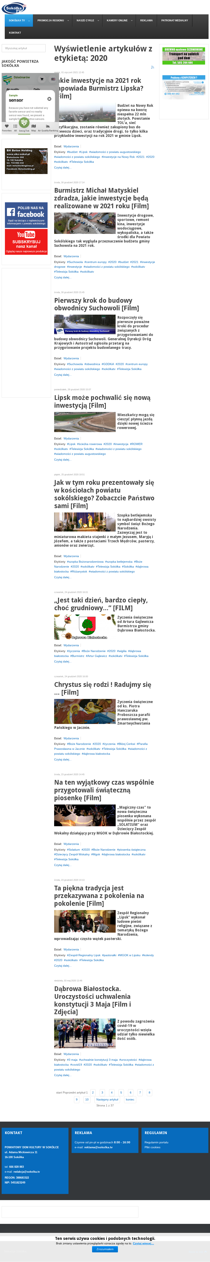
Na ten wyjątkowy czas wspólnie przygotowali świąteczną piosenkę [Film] (104, 790)
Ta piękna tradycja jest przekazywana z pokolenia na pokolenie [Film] (99, 896)
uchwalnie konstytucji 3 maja (99, 1059)
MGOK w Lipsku (130, 955)
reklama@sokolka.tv (98, 1147)
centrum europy (96, 262)
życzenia (74, 651)
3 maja (73, 1059)
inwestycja (121, 444)
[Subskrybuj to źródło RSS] (152, 67)
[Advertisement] (26, 332)
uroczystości (129, 1059)
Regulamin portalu (156, 1142)
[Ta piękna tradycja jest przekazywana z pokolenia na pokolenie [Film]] (85, 921)
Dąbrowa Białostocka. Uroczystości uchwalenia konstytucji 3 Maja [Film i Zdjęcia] (92, 1000)
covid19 (77, 1064)
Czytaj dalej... (63, 167)
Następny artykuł (107, 1099)
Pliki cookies (152, 1147)
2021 (141, 156)
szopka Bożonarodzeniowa (86, 561)
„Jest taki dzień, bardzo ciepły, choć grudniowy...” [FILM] (101, 604)
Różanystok (79, 571)
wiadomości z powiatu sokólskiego (78, 156)
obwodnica (93, 364)
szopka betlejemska (119, 561)
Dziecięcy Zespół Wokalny (73, 854)
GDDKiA (108, 364)
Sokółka (129, 566)
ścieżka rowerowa (90, 444)
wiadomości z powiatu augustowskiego (116, 152)
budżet (73, 152)
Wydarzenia (71, 146)
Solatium (74, 849)
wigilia (123, 651)
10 (87, 1099)
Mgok (96, 854)
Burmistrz (78, 656)
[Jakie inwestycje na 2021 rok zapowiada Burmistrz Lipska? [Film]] (85, 112)
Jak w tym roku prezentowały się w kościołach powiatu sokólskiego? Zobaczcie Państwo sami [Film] (104, 494)
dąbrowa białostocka (96, 753)
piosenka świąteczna (132, 849)
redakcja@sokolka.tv (27, 1171)
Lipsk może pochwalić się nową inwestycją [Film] (102, 401)
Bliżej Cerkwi (127, 743)
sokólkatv (62, 161)
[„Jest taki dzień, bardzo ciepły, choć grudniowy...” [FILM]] (85, 626)
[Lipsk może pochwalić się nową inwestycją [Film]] (85, 421)
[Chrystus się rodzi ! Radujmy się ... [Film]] (85, 711)
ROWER (137, 444)
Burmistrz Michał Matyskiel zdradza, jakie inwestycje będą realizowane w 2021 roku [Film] (101, 198)
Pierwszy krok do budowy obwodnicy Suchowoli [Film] (96, 304)
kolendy (149, 955)
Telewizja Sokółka (82, 161)
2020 (151, 156)
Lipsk (84, 152)
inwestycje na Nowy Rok (119, 156)
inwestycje (75, 266)
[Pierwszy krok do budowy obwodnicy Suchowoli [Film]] (85, 324)
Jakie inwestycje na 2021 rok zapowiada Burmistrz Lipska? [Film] (98, 88)
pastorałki (110, 955)
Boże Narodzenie (94, 651)
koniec (130, 1099)
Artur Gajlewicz (97, 656)
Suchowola (76, 262)
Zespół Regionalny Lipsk (84, 955)
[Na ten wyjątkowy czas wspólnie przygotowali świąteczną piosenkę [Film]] (85, 815)
